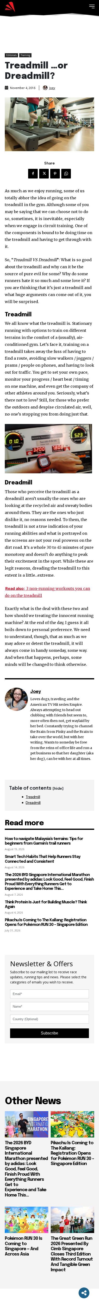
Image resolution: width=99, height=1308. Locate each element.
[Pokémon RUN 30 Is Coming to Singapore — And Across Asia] (26, 1220)
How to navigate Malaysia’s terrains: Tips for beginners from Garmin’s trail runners (44, 841)
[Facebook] (33, 173)
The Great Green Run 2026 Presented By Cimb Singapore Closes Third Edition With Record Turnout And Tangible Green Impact (72, 1254)
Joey (52, 88)
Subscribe (49, 1033)
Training (25, 55)
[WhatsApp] (66, 173)
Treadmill (33, 797)
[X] (44, 173)
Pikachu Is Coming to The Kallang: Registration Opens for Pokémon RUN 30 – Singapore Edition (46, 922)
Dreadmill (33, 802)
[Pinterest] (55, 173)
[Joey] (46, 87)
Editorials (11, 55)
